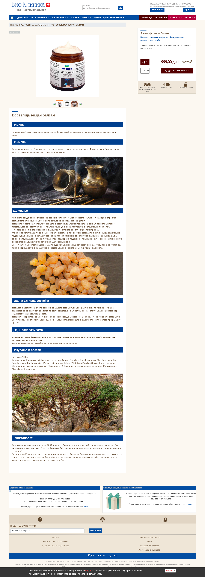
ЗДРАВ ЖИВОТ (24, 18)
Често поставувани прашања (55, 541)
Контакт (55, 537)
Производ (14, 33)
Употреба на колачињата (149, 550)
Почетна (14, 25)
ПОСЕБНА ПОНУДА (80, 18)
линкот (190, 504)
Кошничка (157, 9)
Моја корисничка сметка (149, 537)
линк (86, 507)
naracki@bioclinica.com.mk (149, 561)
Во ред (171, 570)
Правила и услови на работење (55, 546)
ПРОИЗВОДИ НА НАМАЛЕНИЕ (108, 18)
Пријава (188, 9)
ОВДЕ (88, 570)
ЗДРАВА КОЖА (59, 18)
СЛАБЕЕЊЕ (41, 18)
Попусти (50, 25)
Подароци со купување (154, 18)
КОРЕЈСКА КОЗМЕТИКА (182, 18)
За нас (149, 541)
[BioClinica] (31, 6)
